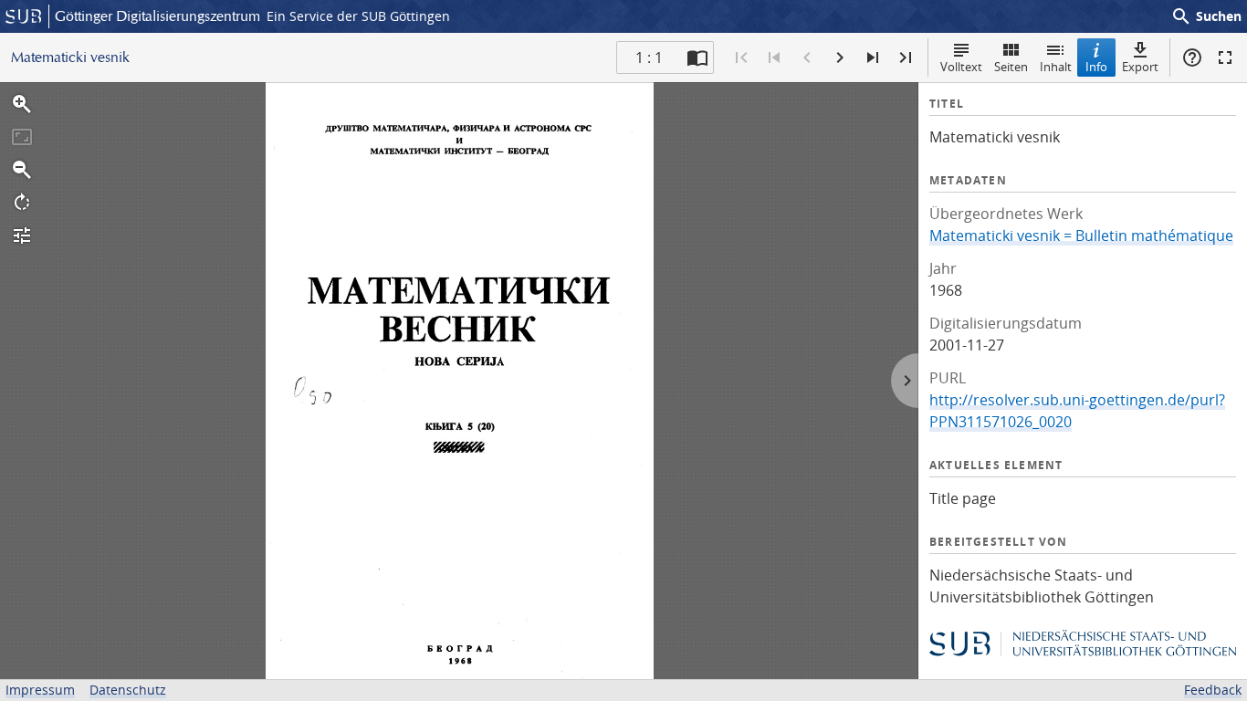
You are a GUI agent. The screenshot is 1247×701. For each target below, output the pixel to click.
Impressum (40, 689)
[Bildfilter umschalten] (21, 235)
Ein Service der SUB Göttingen (358, 16)
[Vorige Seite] (807, 57)
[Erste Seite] (741, 57)
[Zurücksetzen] (21, 136)
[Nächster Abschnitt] (872, 57)
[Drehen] (21, 202)
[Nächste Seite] (839, 57)
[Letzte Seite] (905, 57)
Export (1140, 66)
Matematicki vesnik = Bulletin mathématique (1081, 235)
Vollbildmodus (1225, 57)
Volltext (961, 66)
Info (1096, 66)
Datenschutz (127, 689)
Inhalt (1056, 66)
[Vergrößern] (21, 104)
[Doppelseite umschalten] (697, 57)
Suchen (1206, 16)
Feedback (1213, 689)
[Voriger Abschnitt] (774, 57)
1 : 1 (649, 57)
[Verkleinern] (21, 169)
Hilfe (1192, 57)
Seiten (1011, 66)
